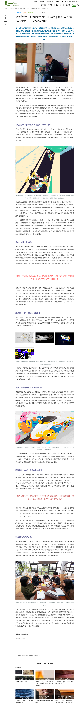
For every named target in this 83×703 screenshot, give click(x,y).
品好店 (68, 5)
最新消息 (36, 1)
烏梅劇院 (57, 1)
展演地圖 (43, 5)
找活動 (56, 5)
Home (5, 8)
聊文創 (74, 5)
